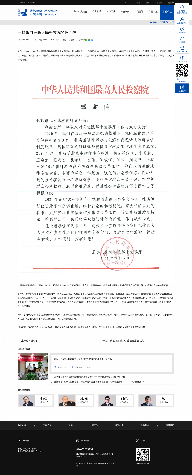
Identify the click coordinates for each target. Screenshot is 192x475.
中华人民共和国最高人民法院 (29, 451)
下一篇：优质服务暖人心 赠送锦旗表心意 (122, 340)
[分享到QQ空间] (89, 40)
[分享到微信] (86, 40)
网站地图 (170, 425)
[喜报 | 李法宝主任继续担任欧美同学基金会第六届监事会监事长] (33, 366)
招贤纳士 (171, 3)
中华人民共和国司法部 (27, 449)
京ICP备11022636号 (84, 469)
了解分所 (158, 3)
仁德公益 (164, 22)
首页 (126, 3)
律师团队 (94, 425)
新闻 (148, 3)
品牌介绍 (22, 425)
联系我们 (137, 3)
